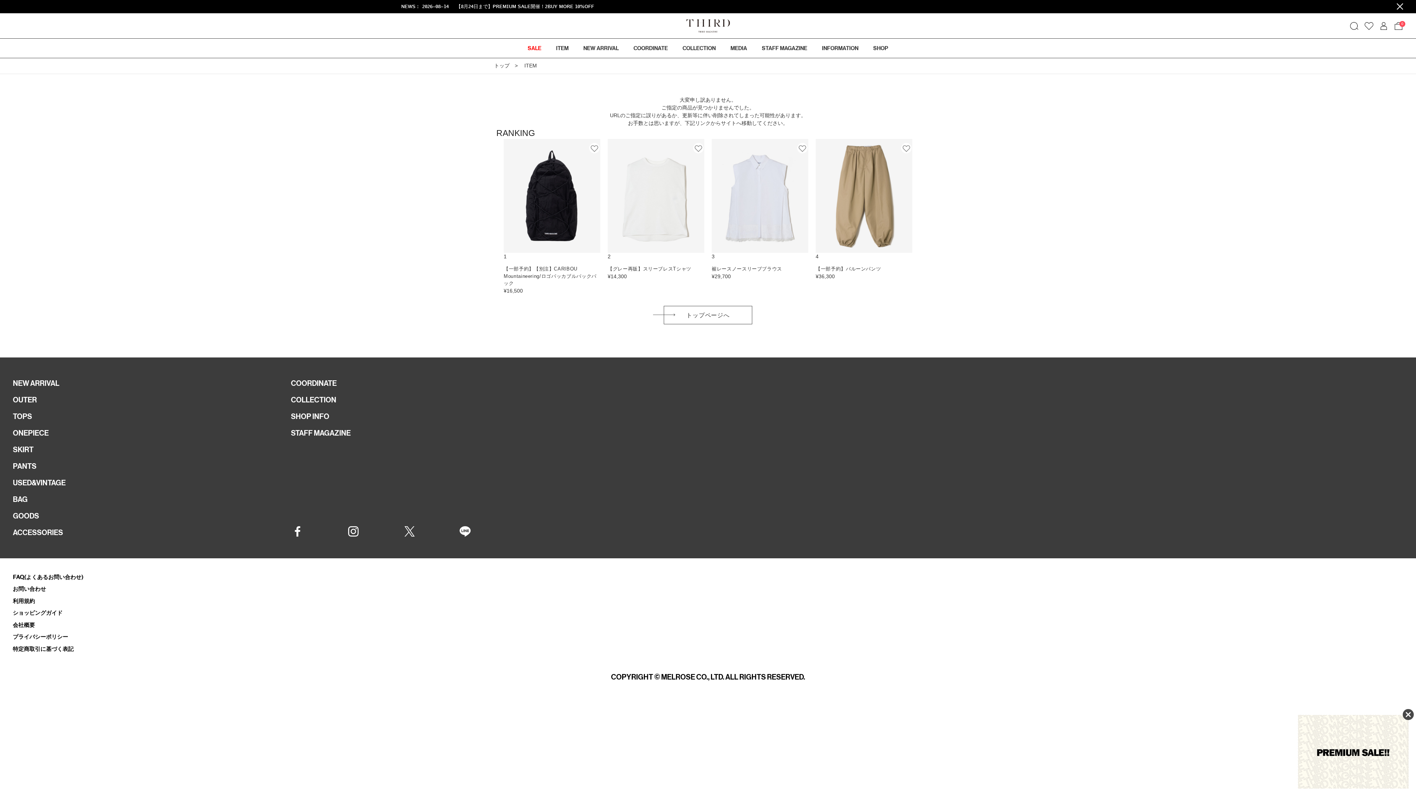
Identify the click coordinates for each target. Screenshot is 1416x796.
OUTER (25, 399)
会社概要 (24, 625)
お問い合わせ (29, 589)
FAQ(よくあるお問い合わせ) (48, 577)
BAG (20, 499)
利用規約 (24, 601)
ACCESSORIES (38, 532)
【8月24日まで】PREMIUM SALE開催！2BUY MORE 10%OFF (443, 6)
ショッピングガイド (38, 613)
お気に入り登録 (594, 148)
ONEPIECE (31, 433)
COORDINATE (314, 383)
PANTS (25, 466)
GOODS (26, 516)
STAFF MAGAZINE (321, 433)
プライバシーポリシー (40, 636)
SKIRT (23, 449)
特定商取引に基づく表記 (43, 649)
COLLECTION (699, 48)
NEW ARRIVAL (36, 383)
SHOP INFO (310, 416)
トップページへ (708, 315)
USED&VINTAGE (39, 482)
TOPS (22, 416)
